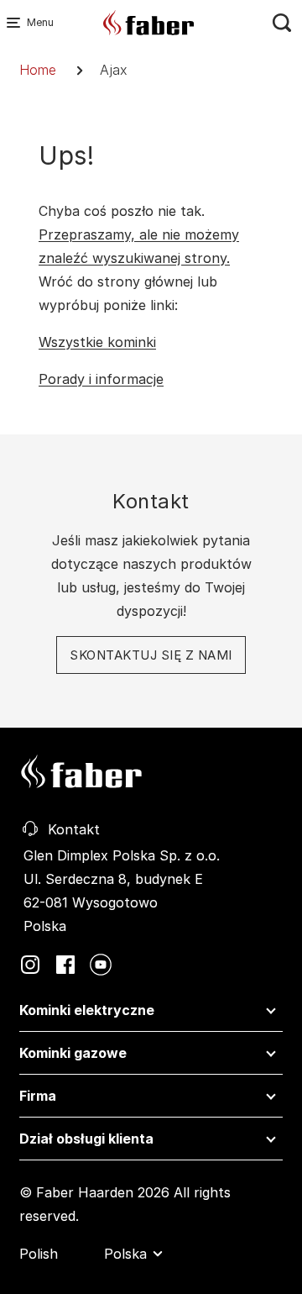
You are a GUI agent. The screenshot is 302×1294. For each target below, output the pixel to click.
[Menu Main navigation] (17, 23)
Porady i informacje (101, 379)
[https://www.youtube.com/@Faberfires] (101, 963)
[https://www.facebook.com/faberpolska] (65, 963)
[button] (151, 1014)
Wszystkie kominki (97, 342)
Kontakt (74, 829)
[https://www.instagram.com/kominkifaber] (30, 963)
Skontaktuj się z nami (151, 655)
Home (37, 69)
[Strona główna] (149, 21)
